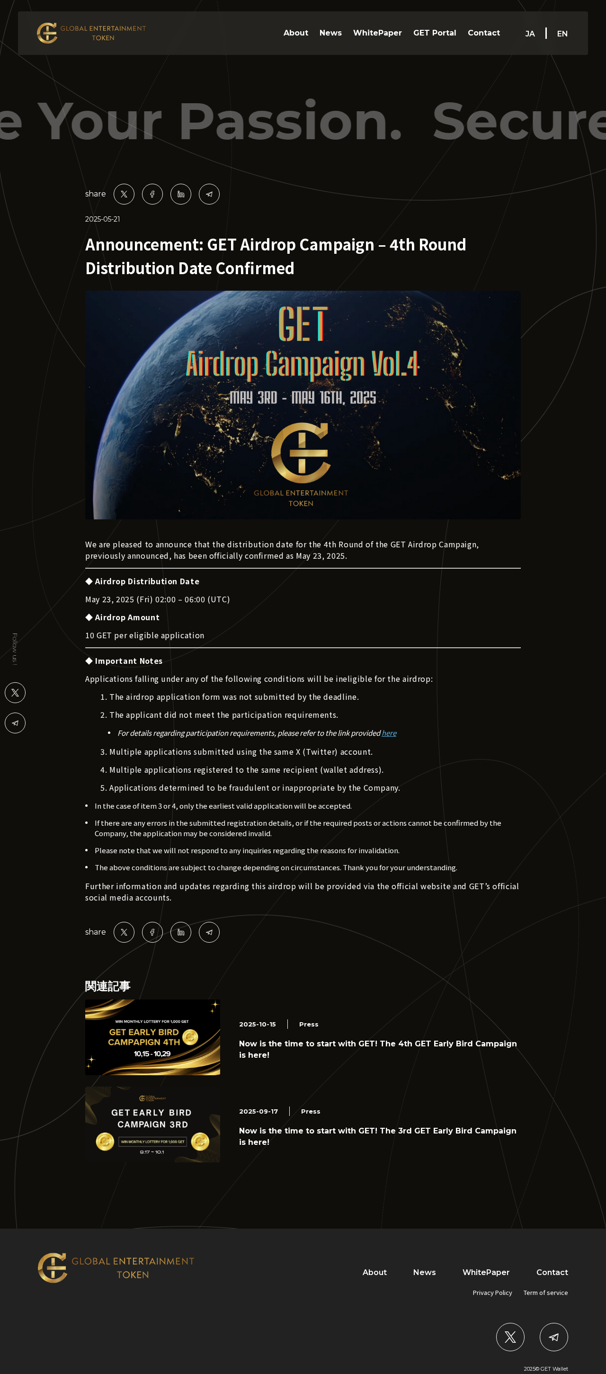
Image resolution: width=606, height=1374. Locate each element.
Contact (484, 32)
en (562, 33)
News (331, 32)
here (389, 733)
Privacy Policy (492, 1292)
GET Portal (434, 32)
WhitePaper (377, 32)
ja (530, 33)
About (296, 32)
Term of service (546, 1292)
